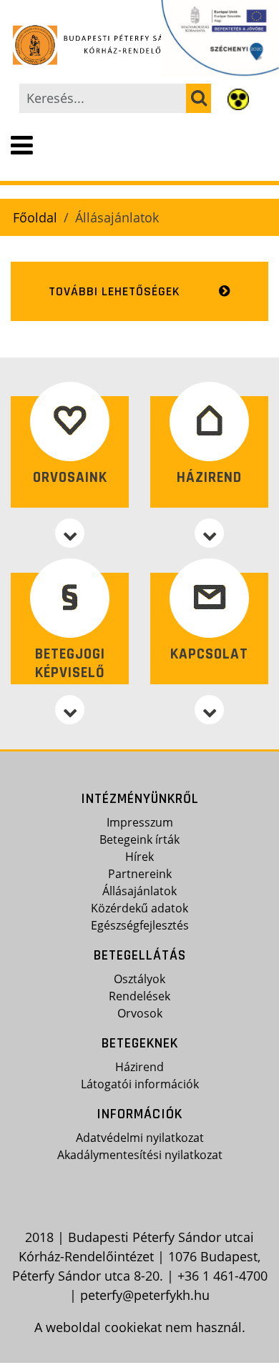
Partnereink (140, 874)
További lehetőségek (114, 291)
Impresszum (140, 822)
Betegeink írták (139, 839)
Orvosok (139, 1013)
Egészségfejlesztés (140, 925)
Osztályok (139, 979)
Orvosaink (70, 477)
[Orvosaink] (70, 533)
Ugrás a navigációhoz (66, 11)
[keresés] (198, 98)
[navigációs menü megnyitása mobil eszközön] (22, 145)
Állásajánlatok (139, 891)
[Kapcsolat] (209, 709)
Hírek (139, 856)
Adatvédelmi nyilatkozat (140, 1137)
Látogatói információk (140, 1084)
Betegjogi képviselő (70, 662)
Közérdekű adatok (139, 908)
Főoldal (35, 217)
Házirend (209, 477)
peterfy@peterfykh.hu (145, 1295)
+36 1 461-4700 (222, 1275)
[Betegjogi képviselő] (70, 709)
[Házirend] (209, 533)
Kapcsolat (209, 654)
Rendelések (139, 996)
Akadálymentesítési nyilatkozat (139, 1155)
